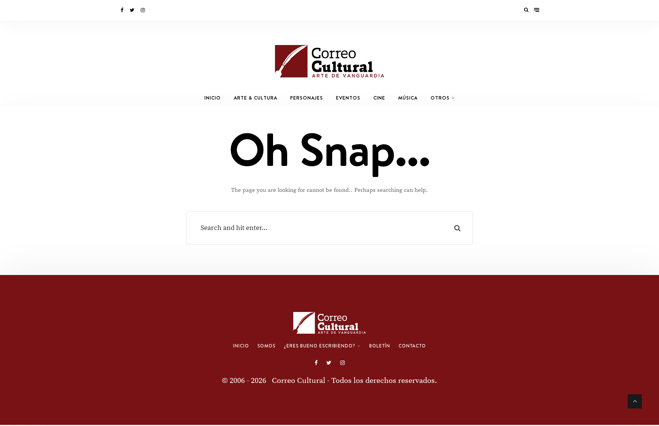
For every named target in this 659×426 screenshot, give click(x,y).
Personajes (306, 98)
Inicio (212, 98)
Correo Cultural (298, 381)
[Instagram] (143, 10)
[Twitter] (132, 10)
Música (408, 98)
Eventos (348, 98)
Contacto (412, 346)
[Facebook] (122, 10)
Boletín (379, 346)
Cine (379, 98)
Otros (440, 98)
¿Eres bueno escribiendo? (319, 346)
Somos (266, 346)
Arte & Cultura (255, 98)
